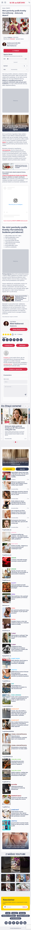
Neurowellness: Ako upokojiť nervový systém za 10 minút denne (19, 597)
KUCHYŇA (14, 784)
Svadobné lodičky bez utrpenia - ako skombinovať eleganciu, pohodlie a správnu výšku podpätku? (20, 537)
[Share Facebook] (3, 339)
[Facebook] (13, 922)
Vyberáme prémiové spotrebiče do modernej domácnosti (18, 788)
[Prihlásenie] (2, 2)
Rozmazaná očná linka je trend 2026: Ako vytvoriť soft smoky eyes (19, 521)
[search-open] (5, 2)
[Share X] (10, 339)
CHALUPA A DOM (16, 759)
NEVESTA (13, 532)
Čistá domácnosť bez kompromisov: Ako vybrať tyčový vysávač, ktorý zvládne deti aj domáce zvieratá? (19, 814)
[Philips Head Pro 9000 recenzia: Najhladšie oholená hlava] (23, 878)
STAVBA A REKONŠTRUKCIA (19, 734)
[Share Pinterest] (14, 339)
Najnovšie (22, 469)
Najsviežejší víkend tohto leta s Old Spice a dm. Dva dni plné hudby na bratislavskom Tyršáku (19, 474)
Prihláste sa (7, 357)
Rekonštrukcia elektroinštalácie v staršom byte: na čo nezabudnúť (19, 737)
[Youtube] (9, 922)
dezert (4, 142)
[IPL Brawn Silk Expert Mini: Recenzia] (23, 887)
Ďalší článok (22, 345)
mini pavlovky (6, 150)
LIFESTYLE (14, 670)
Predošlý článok (9, 345)
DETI (12, 684)
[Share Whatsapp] (7, 339)
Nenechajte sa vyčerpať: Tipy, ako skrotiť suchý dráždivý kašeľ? (19, 637)
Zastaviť (15, 62)
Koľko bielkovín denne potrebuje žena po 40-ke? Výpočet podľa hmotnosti (18, 502)
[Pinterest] (17, 922)
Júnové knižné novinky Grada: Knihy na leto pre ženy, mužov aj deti (20, 824)
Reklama (22, 913)
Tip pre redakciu (15, 918)
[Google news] (21, 922)
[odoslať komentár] (25, 395)
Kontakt (14, 913)
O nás (7, 913)
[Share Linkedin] (17, 339)
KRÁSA (13, 594)
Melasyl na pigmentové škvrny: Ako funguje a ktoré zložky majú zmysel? (19, 483)
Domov (3, 8)
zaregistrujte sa (8, 364)
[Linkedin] (24, 922)
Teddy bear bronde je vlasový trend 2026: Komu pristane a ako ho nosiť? (19, 493)
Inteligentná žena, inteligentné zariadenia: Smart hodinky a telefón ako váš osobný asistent (19, 649)
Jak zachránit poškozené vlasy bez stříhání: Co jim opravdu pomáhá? (20, 611)
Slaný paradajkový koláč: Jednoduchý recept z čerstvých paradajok (20, 586)
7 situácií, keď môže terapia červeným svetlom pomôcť (19, 560)
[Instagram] (6, 922)
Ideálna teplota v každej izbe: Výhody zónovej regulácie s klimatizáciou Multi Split (19, 774)
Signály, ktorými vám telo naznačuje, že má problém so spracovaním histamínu (19, 572)
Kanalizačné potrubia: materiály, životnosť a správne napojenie (17, 763)
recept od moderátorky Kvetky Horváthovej (14, 175)
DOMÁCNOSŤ (15, 709)
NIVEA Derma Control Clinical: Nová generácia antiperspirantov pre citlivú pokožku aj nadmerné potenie (20, 674)
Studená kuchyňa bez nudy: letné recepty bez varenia (19, 798)
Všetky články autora (19, 329)
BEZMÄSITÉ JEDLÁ (16, 796)
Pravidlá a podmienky (8, 916)
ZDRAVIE (13, 558)
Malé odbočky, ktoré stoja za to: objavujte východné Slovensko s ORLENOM (19, 662)
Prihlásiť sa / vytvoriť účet (15, 369)
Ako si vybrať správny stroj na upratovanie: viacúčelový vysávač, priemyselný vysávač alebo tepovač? (19, 724)
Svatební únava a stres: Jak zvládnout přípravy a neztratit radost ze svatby (20, 623)
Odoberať (24, 907)
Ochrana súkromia (23, 916)
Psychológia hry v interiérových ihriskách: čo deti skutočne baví (19, 687)
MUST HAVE (14, 544)
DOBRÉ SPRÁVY (15, 658)
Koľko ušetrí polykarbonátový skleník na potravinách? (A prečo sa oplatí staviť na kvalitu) (19, 699)
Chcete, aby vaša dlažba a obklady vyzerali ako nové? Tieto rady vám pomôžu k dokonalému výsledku (19, 713)
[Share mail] (21, 339)
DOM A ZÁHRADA (16, 695)
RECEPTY (8, 8)
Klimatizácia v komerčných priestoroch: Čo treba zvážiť (19, 748)
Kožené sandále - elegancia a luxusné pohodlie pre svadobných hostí (19, 547)
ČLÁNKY (13, 633)
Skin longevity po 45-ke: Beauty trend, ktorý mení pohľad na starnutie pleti (18, 512)
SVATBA (13, 619)
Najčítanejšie (9, 469)
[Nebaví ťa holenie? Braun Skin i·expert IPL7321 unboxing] (8, 887)
